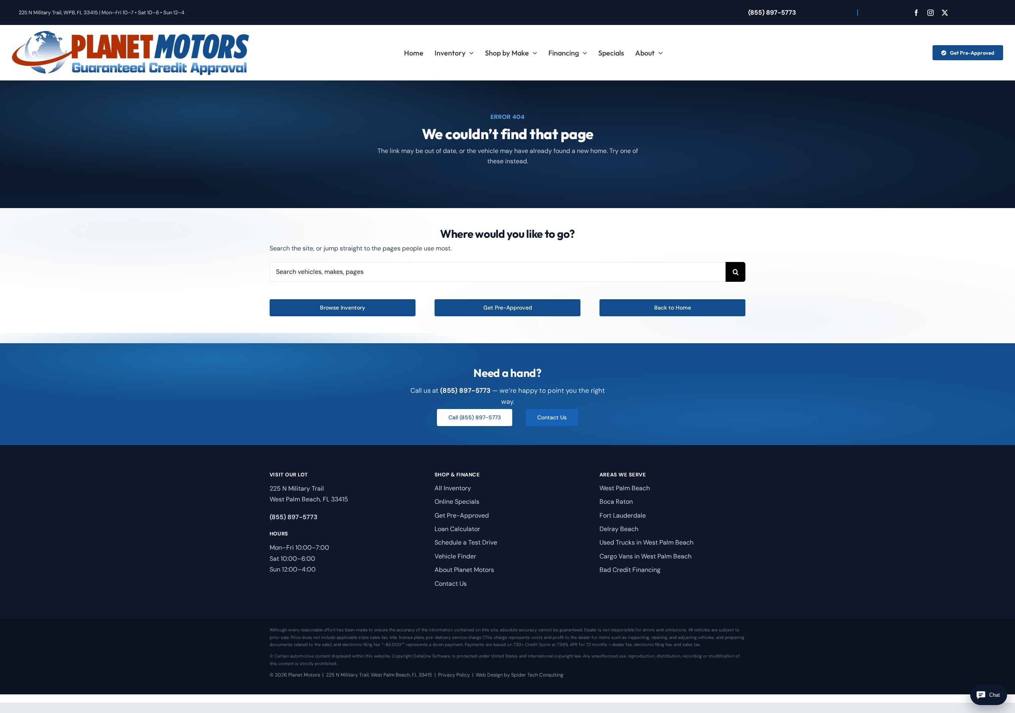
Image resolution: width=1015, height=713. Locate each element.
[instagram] (930, 13)
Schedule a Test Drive (466, 542)
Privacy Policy (454, 675)
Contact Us (451, 583)
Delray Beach (618, 529)
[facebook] (916, 13)
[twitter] (945, 13)
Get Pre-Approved (462, 515)
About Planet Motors (464, 570)
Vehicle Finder (455, 556)
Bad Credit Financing (630, 570)
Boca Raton (616, 501)
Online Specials (457, 501)
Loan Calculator (457, 529)
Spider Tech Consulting (537, 675)
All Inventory (453, 488)
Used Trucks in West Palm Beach (646, 542)
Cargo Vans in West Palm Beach (645, 556)
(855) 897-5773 (772, 12)
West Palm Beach (624, 488)
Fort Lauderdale (622, 515)
